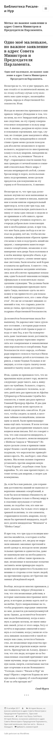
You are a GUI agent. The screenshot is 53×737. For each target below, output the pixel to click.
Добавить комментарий (27, 727)
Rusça (30, 716)
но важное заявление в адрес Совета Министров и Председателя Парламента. (25, 711)
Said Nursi (37, 716)
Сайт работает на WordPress (16, 733)
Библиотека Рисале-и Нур (21, 8)
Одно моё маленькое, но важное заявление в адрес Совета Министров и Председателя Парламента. (26, 53)
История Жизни (35, 708)
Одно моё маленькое (13, 724)
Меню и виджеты (46, 11)
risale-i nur (22, 716)
